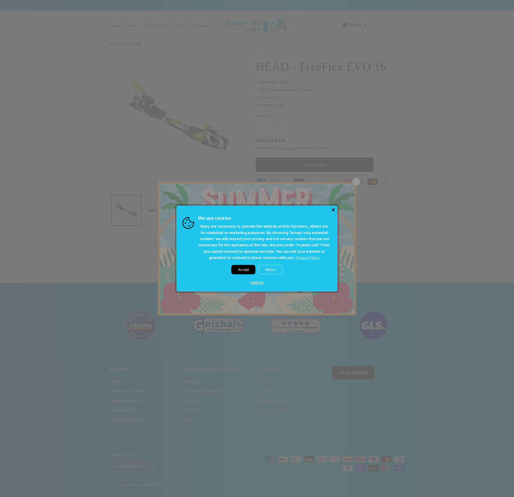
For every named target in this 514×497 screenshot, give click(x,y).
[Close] (333, 209)
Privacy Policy (308, 257)
